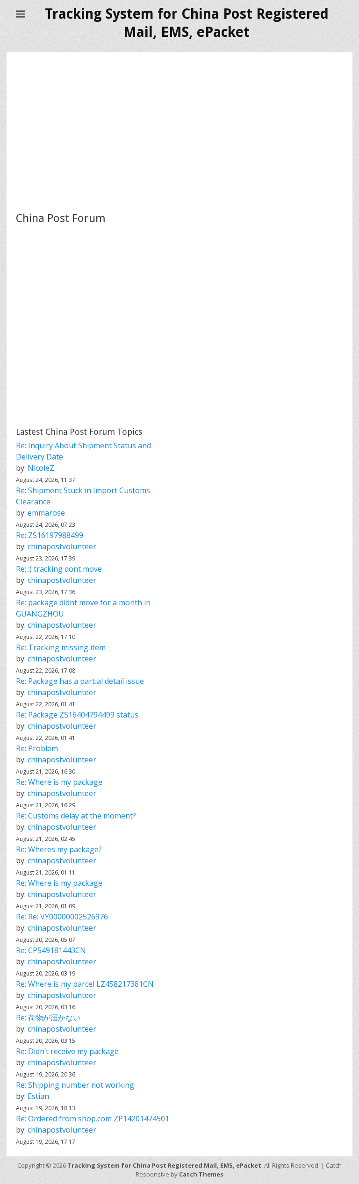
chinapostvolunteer (62, 546)
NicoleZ (41, 468)
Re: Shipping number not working (75, 1085)
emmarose (46, 513)
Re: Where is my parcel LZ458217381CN (85, 984)
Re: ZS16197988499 (49, 535)
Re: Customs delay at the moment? (76, 816)
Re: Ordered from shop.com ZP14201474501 (92, 1118)
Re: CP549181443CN (51, 950)
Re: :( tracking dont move (59, 569)
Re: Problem (37, 748)
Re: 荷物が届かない (48, 1017)
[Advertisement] (179, 131)
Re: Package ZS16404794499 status (77, 715)
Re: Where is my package (59, 782)
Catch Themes (201, 1174)
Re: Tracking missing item (61, 647)
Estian (38, 1096)
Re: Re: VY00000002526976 (62, 916)
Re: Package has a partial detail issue (80, 681)
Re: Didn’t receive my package (67, 1051)
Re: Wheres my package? (59, 849)
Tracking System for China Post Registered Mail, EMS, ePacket (164, 1165)
